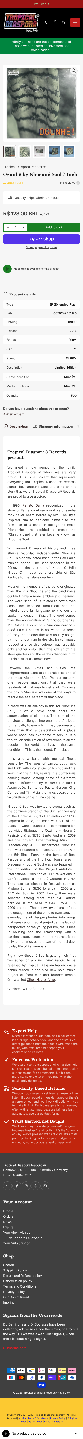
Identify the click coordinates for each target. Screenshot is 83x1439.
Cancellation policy (17, 1281)
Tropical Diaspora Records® (24, 167)
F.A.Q (47, 1421)
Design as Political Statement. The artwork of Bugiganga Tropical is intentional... (42, 46)
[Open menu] (75, 22)
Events (8, 1227)
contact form (49, 1113)
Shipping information (56, 426)
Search (8, 1265)
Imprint (8, 1302)
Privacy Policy (14, 1292)
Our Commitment (16, 1297)
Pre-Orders (41, 4)
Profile (8, 1211)
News (7, 1222)
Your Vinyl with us (16, 1232)
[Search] (47, 22)
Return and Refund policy (22, 1276)
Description (18, 426)
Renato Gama (32, 505)
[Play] (7, 269)
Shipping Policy (15, 1270)
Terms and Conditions (19, 1286)
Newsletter (57, 1421)
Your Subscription (16, 1243)
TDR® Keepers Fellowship (22, 1238)
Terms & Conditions (38, 1418)
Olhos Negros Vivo (41, 979)
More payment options (41, 247)
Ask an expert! (14, 414)
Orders (8, 1216)
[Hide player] (76, 1433)
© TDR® (65, 1392)
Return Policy (35, 1421)
